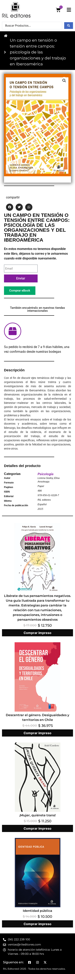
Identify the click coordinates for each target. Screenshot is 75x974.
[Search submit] (68, 25)
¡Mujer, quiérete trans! (37, 815)
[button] (64, 80)
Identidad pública (37, 911)
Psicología (45, 474)
